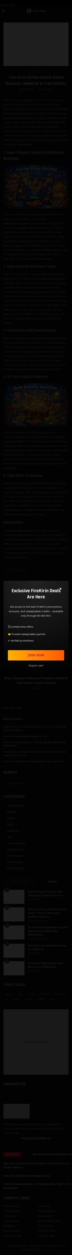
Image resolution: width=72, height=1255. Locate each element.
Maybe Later (36, 665)
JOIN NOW (36, 655)
